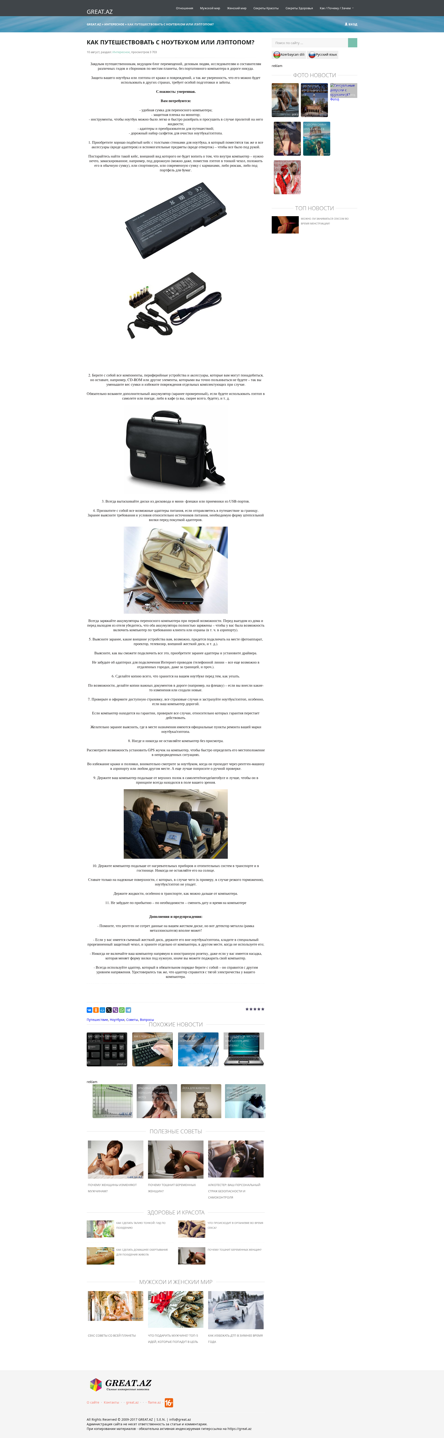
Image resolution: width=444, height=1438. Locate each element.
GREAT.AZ (100, 11)
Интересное (121, 52)
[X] (109, 1010)
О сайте (93, 1402)
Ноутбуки (117, 1019)
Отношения (184, 8)
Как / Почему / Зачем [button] (336, 8)
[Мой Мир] (102, 1010)
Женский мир (237, 8)
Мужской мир (210, 8)
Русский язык (326, 54)
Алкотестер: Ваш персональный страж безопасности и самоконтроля (234, 1191)
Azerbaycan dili (293, 54)
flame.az (154, 1402)
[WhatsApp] (122, 1010)
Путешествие (97, 1019)
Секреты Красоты (266, 8)
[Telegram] (128, 1010)
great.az (132, 1402)
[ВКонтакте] (89, 1010)
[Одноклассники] (96, 1010)
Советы (132, 1019)
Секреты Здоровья (299, 8)
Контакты (111, 1402)
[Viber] (115, 1010)
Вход (352, 24)
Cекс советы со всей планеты (112, 1335)
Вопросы (147, 1019)
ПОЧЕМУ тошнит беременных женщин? (235, 1249)
